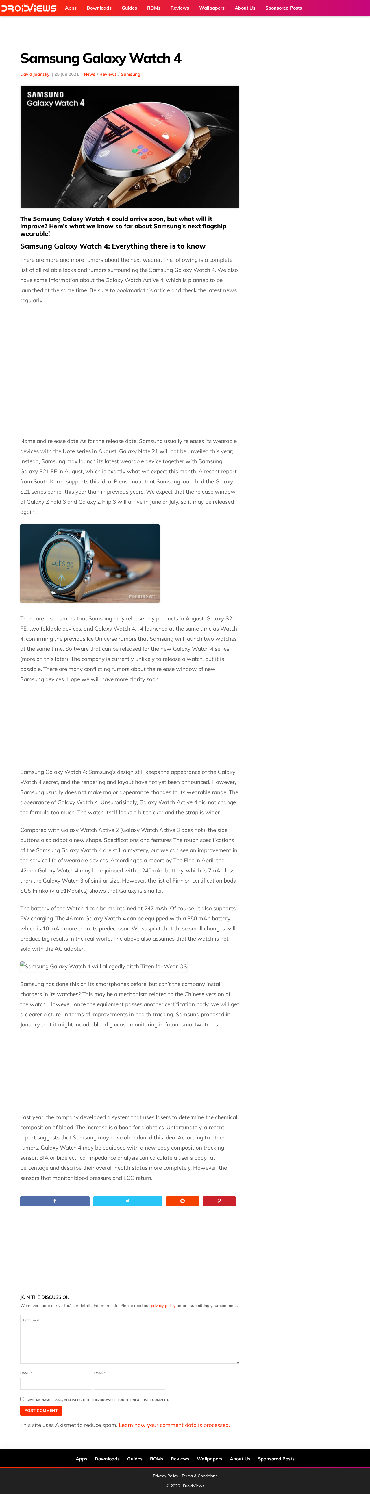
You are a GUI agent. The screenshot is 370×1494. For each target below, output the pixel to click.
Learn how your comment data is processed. (174, 1424)
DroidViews (30, 8)
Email (100, 1373)
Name (26, 1373)
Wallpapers (209, 1459)
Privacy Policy (165, 1475)
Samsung (130, 74)
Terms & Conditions (199, 1475)
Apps (81, 1459)
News (89, 74)
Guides (135, 1459)
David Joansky (34, 74)
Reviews (108, 74)
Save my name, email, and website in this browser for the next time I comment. (98, 1400)
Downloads (107, 1459)
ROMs (156, 1459)
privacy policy (163, 1305)
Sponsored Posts (276, 1459)
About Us (240, 1459)
